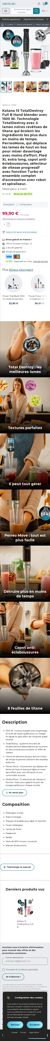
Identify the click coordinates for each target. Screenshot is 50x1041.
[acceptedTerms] (3, 969)
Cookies (14, 1032)
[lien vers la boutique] (9, 4)
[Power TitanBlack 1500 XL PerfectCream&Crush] (13, 283)
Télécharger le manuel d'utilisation (18, 219)
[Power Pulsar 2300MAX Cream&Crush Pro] (39, 283)
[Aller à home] (2, 24)
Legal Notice (34, 1032)
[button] (46, 87)
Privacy (23, 1032)
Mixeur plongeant (21, 269)
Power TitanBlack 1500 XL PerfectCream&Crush (13, 298)
